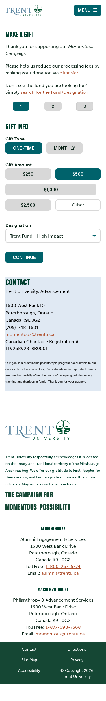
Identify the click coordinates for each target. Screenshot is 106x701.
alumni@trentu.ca (60, 573)
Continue (24, 257)
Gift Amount (18, 164)
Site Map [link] (29, 659)
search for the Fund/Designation (54, 92)
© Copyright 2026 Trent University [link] (76, 673)
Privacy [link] (76, 659)
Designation (18, 225)
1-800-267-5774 (63, 566)
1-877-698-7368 (63, 627)
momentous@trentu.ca (60, 634)
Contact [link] (29, 649)
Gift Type (15, 138)
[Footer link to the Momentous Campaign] (53, 503)
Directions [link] (77, 649)
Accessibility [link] (29, 670)
